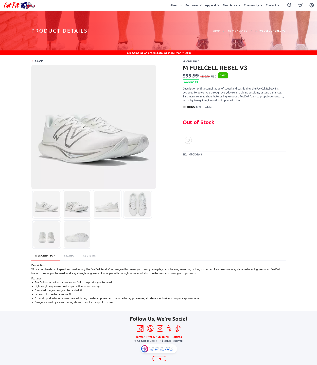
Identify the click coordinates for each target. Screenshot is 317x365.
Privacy (150, 336)
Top (159, 358)
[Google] (150, 329)
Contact (271, 5)
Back (38, 61)
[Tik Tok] (177, 329)
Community (251, 5)
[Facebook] (140, 329)
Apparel (210, 5)
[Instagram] (160, 329)
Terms (139, 336)
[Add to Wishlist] (188, 140)
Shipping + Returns (170, 336)
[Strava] (169, 329)
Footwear (191, 5)
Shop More (230, 5)
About (174, 5)
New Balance (237, 31)
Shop (216, 31)
